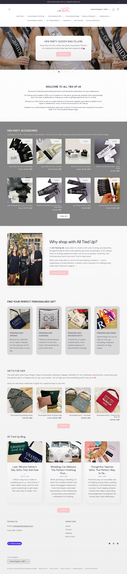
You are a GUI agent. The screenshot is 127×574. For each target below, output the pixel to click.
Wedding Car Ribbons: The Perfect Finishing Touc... (63, 470)
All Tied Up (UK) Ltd (18, 568)
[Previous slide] (54, 72)
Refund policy (43, 568)
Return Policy (70, 537)
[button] (9, 9)
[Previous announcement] (8, 2)
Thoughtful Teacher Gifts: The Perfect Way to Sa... (102, 470)
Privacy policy (54, 568)
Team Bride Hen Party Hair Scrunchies (20, 205)
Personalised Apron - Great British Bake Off (108, 416)
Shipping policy (78, 568)
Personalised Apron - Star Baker (80, 415)
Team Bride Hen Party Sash (82, 205)
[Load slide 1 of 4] (58, 71)
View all (63, 216)
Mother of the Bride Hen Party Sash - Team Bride (49, 206)
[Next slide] (73, 72)
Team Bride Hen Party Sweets (81, 166)
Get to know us (59, 273)
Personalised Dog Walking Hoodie (22, 415)
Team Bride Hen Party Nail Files (109, 205)
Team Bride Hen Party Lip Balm (51, 166)
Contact (68, 530)
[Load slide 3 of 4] (65, 71)
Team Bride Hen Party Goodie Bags (21, 166)
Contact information (91, 568)
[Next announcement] (119, 2)
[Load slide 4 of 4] (68, 71)
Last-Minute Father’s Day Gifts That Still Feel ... (25, 470)
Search (68, 526)
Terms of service (65, 568)
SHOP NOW (63, 54)
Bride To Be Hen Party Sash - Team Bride (108, 167)
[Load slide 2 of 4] (62, 71)
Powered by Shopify (30, 568)
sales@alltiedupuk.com (23, 526)
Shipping (68, 533)
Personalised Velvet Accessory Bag (50, 415)
